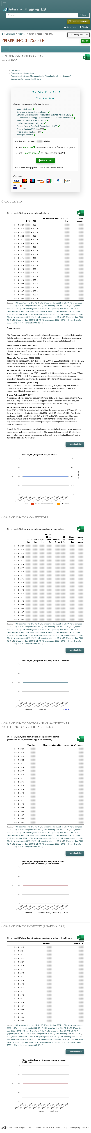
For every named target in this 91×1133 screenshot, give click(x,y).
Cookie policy (74, 1127)
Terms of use (48, 1127)
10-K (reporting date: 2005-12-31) (30, 323)
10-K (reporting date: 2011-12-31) (23, 317)
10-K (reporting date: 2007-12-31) (52, 320)
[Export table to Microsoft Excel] (80, 213)
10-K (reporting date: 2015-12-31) (68, 311)
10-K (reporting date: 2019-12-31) (34, 309)
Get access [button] (47, 160)
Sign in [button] (85, 27)
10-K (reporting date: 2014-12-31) (20, 314)
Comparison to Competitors (22, 73)
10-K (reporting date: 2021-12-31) (56, 306)
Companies (10, 34)
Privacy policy (61, 1127)
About (38, 1127)
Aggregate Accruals (25, 135)
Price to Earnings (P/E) (30, 129)
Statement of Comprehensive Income (32, 112)
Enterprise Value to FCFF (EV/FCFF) (32, 120)
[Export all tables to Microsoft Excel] (86, 57)
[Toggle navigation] (4, 3)
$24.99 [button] (85, 41)
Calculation (15, 70)
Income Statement (24, 109)
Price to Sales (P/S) (29, 132)
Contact (85, 1127)
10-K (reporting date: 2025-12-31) (27, 303)
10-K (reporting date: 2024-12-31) (54, 303)
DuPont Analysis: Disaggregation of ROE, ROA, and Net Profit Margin (45, 118)
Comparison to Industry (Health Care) (26, 79)
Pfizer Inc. (22, 34)
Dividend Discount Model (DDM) (30, 123)
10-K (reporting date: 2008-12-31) (26, 320)
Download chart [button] (75, 444)
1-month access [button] (30, 153)
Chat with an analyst (78, 22)
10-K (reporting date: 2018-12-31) (60, 309)
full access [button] (28, 147)
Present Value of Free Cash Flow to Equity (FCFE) (37, 126)
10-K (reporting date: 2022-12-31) (30, 306)
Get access (71, 27)
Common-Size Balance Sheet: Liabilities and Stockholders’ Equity (44, 115)
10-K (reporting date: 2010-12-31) (49, 317)
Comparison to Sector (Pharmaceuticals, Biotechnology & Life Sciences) (41, 76)
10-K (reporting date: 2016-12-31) (42, 311)
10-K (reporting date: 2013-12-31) (46, 314)
